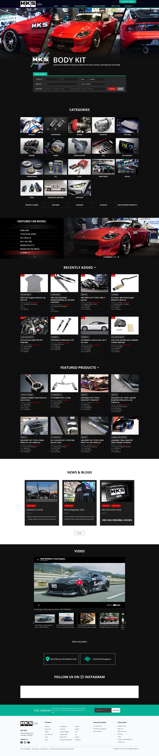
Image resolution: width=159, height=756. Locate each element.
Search (111, 89)
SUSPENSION (63, 726)
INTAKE (77, 726)
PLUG (46, 737)
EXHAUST (47, 726)
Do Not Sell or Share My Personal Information (61, 749)
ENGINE (77, 729)
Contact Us (121, 742)
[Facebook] (22, 742)
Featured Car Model (99, 729)
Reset (120, 89)
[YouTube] (29, 742)
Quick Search (97, 731)
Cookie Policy (44, 749)
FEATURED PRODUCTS (78, 367)
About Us (120, 729)
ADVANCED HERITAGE (66, 740)
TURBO (47, 732)
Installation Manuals (125, 739)
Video (119, 737)
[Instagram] (25, 742)
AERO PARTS (63, 737)
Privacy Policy (35, 749)
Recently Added (78, 267)
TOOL (46, 740)
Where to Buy (122, 726)
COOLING (62, 729)
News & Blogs (122, 731)
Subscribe (116, 710)
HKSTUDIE (78, 740)
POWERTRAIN (63, 734)
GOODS (77, 737)
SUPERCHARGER (64, 732)
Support (120, 734)
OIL (76, 734)
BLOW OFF (48, 729)
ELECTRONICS (49, 734)
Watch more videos (79, 641)
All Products (97, 726)
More (79, 533)
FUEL (76, 732)
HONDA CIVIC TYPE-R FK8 (110, 257)
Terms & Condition (25, 749)
